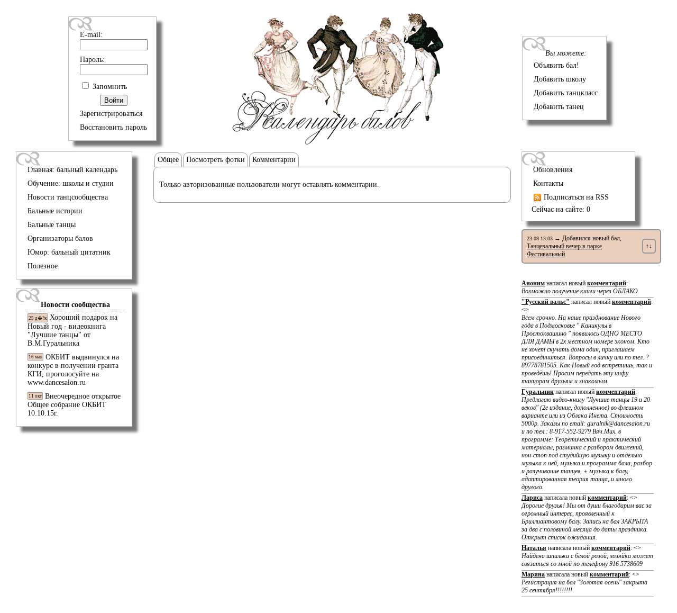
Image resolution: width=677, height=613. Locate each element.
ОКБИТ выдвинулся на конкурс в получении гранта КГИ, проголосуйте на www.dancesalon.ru (73, 369)
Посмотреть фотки (215, 160)
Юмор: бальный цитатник (69, 252)
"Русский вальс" (546, 301)
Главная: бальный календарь (72, 170)
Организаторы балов (60, 238)
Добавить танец (559, 107)
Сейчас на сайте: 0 (561, 209)
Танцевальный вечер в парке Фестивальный (564, 250)
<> (587, 345)
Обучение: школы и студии (71, 183)
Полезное (43, 266)
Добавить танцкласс (566, 93)
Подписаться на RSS (575, 197)
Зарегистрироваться (111, 114)
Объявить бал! (556, 65)
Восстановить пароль (113, 127)
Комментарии (274, 160)
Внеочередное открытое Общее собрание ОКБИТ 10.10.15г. (74, 404)
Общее (168, 160)
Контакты (548, 183)
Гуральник (538, 391)
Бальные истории (55, 211)
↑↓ (649, 246)
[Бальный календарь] (338, 142)
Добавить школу (560, 79)
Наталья (534, 548)
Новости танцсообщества (68, 197)
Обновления (552, 170)
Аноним (533, 283)
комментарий (606, 283)
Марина (533, 574)
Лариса (532, 497)
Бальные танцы (52, 225)
